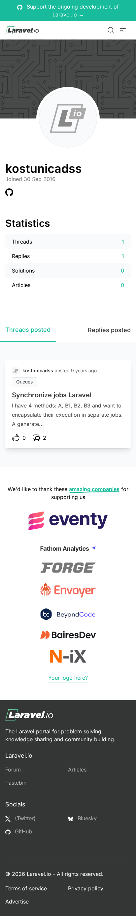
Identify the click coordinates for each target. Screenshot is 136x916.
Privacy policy (85, 888)
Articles (77, 769)
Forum (13, 769)
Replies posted (109, 330)
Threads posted (28, 329)
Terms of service (26, 888)
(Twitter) (24, 818)
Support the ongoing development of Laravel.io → (72, 10)
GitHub (22, 831)
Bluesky (86, 818)
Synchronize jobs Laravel (51, 395)
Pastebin (15, 782)
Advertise (17, 901)
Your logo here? (68, 677)
